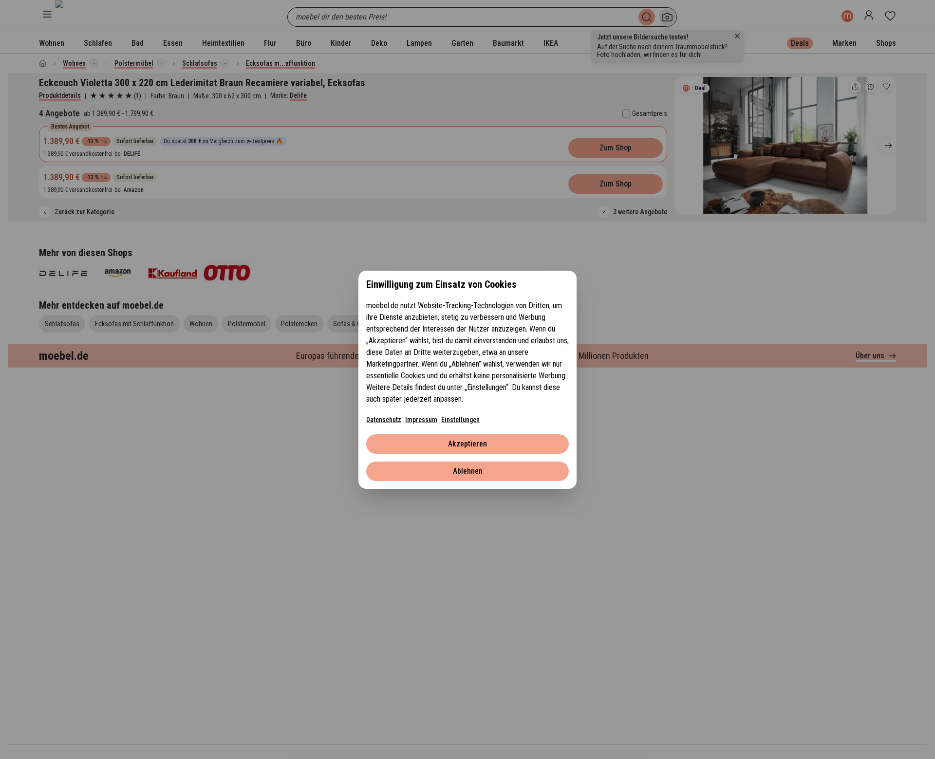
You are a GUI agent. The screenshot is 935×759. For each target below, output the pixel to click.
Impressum (421, 420)
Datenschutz (383, 420)
